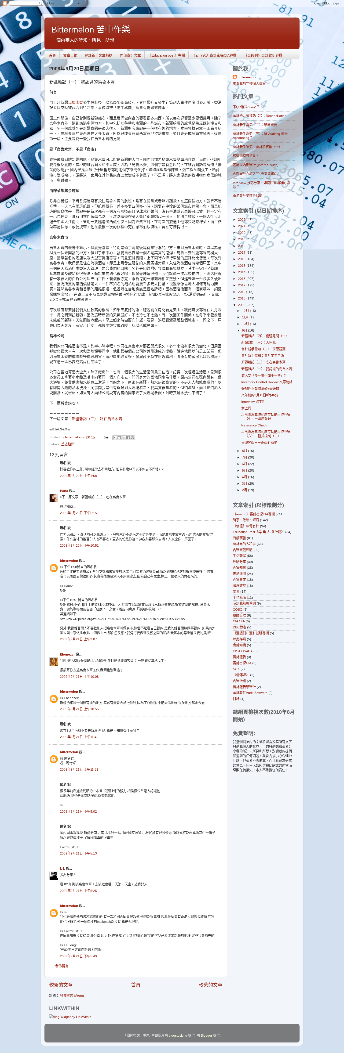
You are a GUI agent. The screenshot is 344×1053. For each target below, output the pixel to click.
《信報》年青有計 (246, 526)
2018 (242, 246)
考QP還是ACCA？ (246, 107)
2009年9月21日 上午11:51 (79, 769)
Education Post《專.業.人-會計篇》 (258, 532)
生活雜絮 (239, 556)
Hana (64, 491)
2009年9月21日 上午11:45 (79, 737)
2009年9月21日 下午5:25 (78, 891)
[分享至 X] (123, 437)
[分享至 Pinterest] (132, 437)
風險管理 (239, 615)
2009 (242, 305)
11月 (245, 317)
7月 (245, 457)
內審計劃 (239, 681)
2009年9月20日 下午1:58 (78, 476)
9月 (245, 330)
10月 (246, 324)
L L (62, 868)
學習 (236, 591)
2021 (242, 226)
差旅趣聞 (67, 444)
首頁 (52, 55)
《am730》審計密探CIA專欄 (214, 55)
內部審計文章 (130, 55)
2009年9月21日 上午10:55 (79, 709)
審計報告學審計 (244, 687)
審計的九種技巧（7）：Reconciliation (259, 116)
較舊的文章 (210, 985)
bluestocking (178, 1035)
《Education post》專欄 (166, 55)
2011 (242, 292)
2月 (245, 490)
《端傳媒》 (241, 675)
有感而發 (239, 538)
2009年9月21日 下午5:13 (78, 853)
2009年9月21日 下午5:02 (78, 811)
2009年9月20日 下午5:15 (78, 513)
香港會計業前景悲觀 (247, 196)
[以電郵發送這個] (114, 437)
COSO (237, 609)
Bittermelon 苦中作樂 (90, 29)
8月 (245, 451)
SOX (236, 669)
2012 (242, 285)
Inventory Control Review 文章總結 (267, 382)
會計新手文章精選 (98, 55)
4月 (245, 477)
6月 (245, 464)
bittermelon (69, 561)
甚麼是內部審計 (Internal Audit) (255, 165)
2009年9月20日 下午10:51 (79, 545)
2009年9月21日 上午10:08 (79, 676)
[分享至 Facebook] (128, 437)
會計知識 (239, 645)
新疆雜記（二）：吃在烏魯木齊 (97, 419)
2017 (242, 252)
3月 (245, 483)
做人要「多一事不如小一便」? (263, 375)
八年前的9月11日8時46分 (259, 395)
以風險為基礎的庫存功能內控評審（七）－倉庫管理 (265, 417)
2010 (242, 298)
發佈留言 (61, 966)
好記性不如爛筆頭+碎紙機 (260, 388)
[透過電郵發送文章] (105, 437)
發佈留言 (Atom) (72, 995)
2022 (242, 219)
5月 (245, 470)
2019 (242, 239)
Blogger (206, 1035)
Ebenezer (67, 654)
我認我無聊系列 (244, 603)
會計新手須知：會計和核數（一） (257, 147)
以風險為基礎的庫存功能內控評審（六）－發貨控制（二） (265, 434)
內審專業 (239, 579)
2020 (242, 232)
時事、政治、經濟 (246, 520)
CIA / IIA (239, 621)
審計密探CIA (242, 663)
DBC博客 (239, 627)
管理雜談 (239, 586)
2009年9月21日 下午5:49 (78, 956)
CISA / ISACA (243, 651)
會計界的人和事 (244, 544)
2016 (242, 259)
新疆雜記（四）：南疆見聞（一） (265, 336)
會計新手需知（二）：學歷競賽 (255, 125)
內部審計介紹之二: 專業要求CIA (256, 174)
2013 (242, 279)
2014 (242, 272)
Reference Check (254, 425)
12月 (246, 311)
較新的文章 (61, 985)
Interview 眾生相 (253, 402)
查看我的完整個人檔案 (249, 84)
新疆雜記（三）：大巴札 (258, 342)
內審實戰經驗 (243, 550)
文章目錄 (70, 55)
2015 (242, 265)
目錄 (236, 699)
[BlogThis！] (119, 437)
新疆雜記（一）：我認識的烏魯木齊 (266, 369)
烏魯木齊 (75, 103)
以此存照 (239, 639)
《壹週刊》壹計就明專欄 (263, 55)
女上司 (246, 408)
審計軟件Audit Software (250, 693)
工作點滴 (239, 597)
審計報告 (239, 657)
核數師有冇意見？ (246, 156)
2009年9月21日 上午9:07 (78, 639)
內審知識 (239, 568)
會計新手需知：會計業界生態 (262, 355)
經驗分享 (239, 562)
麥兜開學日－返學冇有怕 (259, 442)
